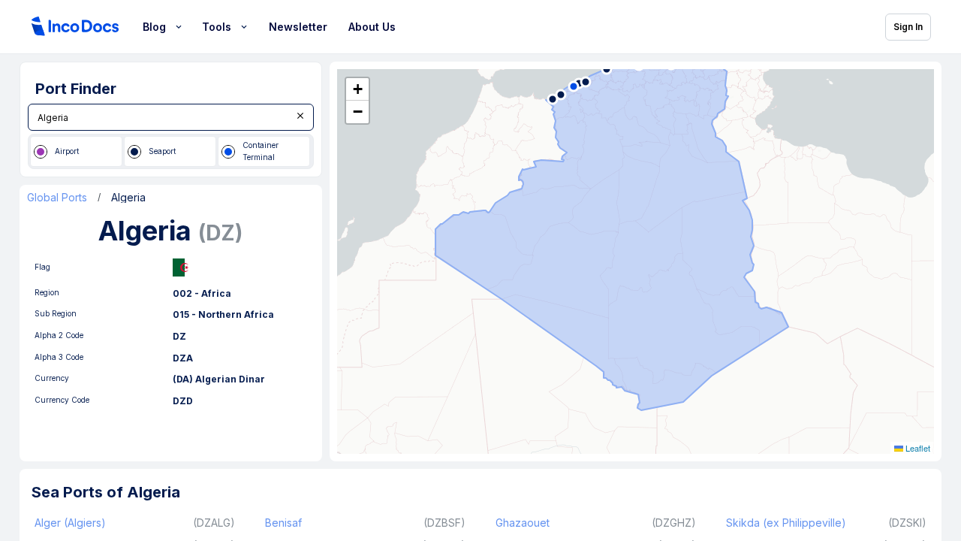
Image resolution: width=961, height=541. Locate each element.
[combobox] (171, 117)
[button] (357, 89)
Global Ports (57, 197)
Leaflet (916, 448)
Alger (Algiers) (70, 522)
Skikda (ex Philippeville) (786, 522)
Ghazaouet (523, 522)
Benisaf (283, 522)
